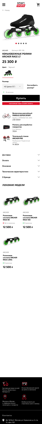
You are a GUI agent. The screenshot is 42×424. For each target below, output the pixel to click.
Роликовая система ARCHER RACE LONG (10, 257)
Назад (7, 10)
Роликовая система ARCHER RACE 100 (30, 217)
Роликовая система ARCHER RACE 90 (10, 217)
